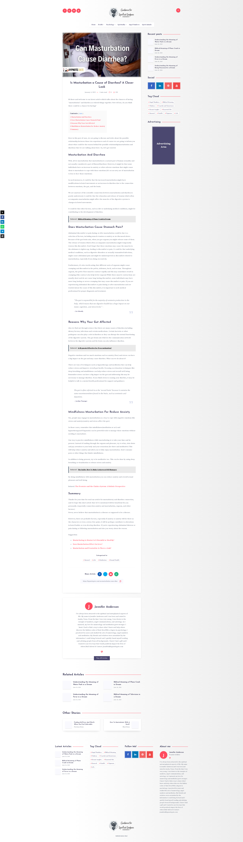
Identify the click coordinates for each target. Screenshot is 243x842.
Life (94, 560)
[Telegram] (2, 231)
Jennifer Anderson (107, 606)
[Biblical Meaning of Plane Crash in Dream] (150, 51)
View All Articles (101, 658)
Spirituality (121, 25)
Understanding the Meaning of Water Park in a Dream (72, 753)
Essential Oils (167, 109)
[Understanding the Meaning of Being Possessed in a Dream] (150, 68)
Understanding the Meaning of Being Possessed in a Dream (166, 67)
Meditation (103, 560)
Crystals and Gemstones (166, 106)
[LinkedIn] (2, 222)
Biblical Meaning (168, 102)
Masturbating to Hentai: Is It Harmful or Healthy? (93, 540)
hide (81, 113)
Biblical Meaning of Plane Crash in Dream (71, 762)
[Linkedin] (69, 11)
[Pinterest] (74, 11)
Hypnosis (169, 113)
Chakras (152, 106)
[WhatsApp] (2, 227)
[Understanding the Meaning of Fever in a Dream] (150, 59)
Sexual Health (114, 560)
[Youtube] (79, 11)
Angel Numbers (134, 25)
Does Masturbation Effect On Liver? (88, 544)
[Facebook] (65, 11)
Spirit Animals (146, 25)
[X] (2, 212)
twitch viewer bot (121, 836)
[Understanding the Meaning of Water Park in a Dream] (150, 42)
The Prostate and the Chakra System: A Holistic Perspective (100, 486)
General (87, 560)
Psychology (110, 25)
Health (100, 25)
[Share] (2, 236)
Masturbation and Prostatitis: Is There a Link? (92, 548)
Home (94, 25)
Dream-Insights (154, 109)
